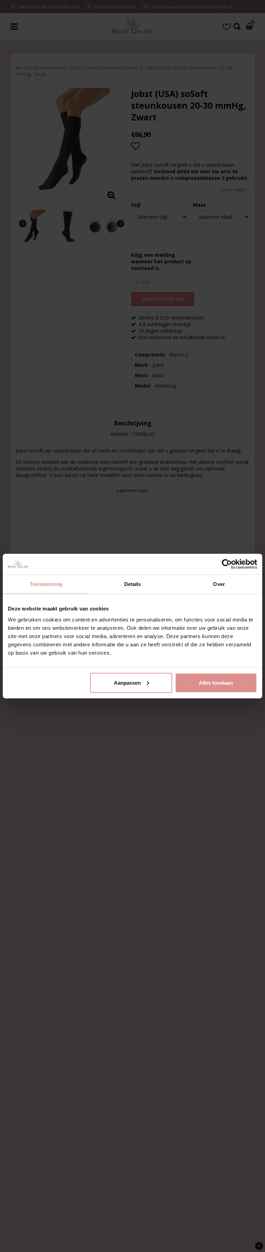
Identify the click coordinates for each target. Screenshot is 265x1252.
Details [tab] (132, 584)
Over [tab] (219, 584)
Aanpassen (127, 682)
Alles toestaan (216, 682)
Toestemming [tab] (46, 584)
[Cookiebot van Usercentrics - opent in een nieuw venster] (227, 564)
